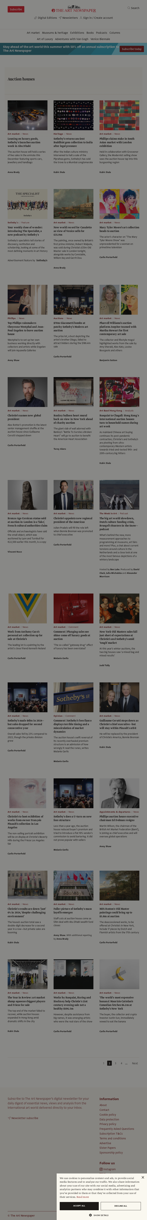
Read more (83, 1197)
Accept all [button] (79, 1205)
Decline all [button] (120, 1205)
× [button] (142, 1177)
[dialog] (102, 1196)
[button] (100, 1215)
